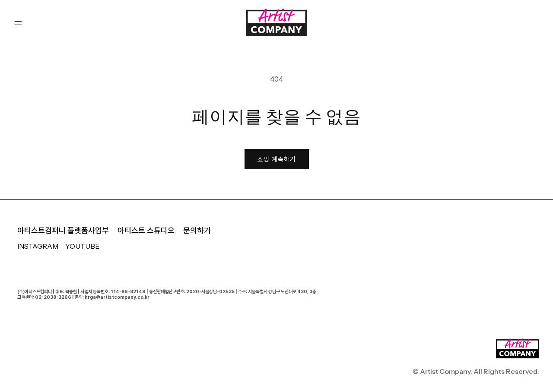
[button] (18, 22)
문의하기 (197, 230)
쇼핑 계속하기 (276, 159)
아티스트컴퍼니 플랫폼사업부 (63, 230)
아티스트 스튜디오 (146, 230)
